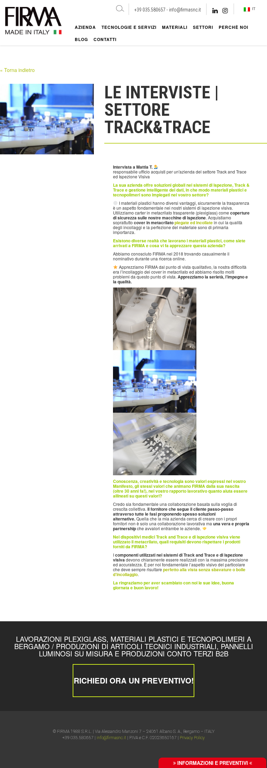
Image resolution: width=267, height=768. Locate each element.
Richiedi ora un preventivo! (134, 680)
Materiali (174, 27)
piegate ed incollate (194, 222)
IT (253, 9)
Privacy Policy (192, 737)
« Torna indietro (17, 69)
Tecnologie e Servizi (129, 27)
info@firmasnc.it (185, 10)
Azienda (85, 27)
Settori (203, 27)
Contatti (105, 39)
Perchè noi (233, 27)
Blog (81, 39)
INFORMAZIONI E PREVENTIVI (212, 762)
